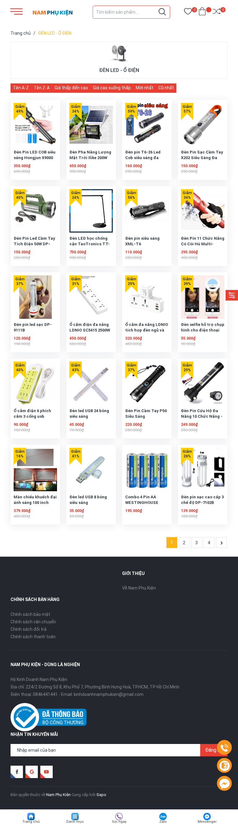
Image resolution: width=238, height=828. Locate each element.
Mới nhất (144, 87)
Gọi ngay (119, 822)
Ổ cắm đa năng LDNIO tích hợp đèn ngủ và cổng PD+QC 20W (146, 330)
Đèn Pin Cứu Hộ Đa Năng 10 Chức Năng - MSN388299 (202, 416)
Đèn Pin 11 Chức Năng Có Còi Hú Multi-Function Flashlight (202, 244)
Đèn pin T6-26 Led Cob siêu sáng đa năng (143, 158)
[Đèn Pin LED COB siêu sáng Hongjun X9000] (35, 124)
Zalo (163, 822)
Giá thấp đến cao (71, 87)
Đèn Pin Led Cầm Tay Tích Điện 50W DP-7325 (34, 244)
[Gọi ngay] (224, 747)
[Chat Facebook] (224, 783)
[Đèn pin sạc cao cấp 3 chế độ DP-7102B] (202, 469)
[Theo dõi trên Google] (31, 772)
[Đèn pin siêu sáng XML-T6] (147, 211)
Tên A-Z (21, 87)
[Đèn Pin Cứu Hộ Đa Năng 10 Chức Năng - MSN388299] (202, 383)
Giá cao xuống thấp (112, 87)
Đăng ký (214, 750)
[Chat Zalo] (224, 765)
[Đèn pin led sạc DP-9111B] (35, 297)
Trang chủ (31, 822)
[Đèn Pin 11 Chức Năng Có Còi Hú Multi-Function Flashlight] (202, 211)
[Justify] (162, 12)
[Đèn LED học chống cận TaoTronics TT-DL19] (91, 211)
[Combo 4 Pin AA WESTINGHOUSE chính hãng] (147, 469)
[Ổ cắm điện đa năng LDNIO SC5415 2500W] (91, 297)
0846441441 (45, 694)
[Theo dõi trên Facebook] (17, 772)
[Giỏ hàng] (202, 12)
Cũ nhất (166, 87)
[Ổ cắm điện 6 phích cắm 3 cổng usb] (35, 383)
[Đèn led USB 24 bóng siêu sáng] (91, 383)
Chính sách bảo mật (30, 614)
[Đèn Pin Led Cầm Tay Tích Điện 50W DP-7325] (35, 211)
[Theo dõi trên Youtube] (46, 772)
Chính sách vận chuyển (33, 621)
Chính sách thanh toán (33, 636)
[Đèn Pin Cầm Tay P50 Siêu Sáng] (147, 383)
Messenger (207, 822)
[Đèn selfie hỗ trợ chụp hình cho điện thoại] (202, 297)
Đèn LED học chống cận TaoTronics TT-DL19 (89, 244)
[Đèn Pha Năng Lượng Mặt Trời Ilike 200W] (91, 124)
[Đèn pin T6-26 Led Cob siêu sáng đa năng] (147, 124)
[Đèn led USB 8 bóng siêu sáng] (91, 469)
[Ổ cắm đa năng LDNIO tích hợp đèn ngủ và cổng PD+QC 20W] (147, 297)
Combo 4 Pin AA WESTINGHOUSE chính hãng (141, 502)
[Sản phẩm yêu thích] (188, 12)
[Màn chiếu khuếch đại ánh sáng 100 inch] (35, 469)
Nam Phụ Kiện (58, 794)
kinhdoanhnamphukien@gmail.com (108, 694)
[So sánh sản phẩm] (216, 12)
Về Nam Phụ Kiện (139, 587)
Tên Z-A (42, 87)
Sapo (101, 794)
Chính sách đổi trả (28, 629)
